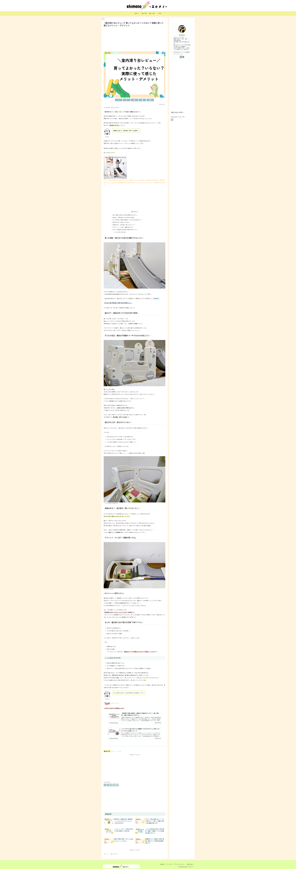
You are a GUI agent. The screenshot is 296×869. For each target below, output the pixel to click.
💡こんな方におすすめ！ (120, 232)
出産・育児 (107, 751)
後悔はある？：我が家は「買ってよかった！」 (124, 225)
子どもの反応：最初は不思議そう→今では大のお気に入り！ (127, 220)
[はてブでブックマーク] (134, 100)
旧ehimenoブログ (178, 53)
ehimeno (182, 35)
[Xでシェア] (118, 100)
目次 (132, 211)
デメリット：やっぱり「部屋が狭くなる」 (123, 227)
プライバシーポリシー (179, 864)
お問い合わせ (190, 864)
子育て (120, 751)
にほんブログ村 (114, 703)
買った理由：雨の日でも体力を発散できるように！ (125, 215)
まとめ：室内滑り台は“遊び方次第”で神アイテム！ (125, 229)
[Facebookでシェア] (126, 100)
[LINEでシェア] (142, 100)
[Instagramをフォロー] (183, 57)
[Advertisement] (134, 38)
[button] (150, 100)
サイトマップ (169, 864)
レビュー (114, 751)
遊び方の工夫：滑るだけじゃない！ (121, 222)
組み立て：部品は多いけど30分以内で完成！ (124, 217)
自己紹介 (162, 864)
